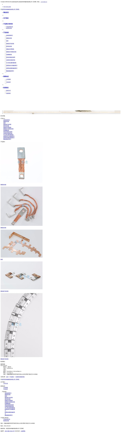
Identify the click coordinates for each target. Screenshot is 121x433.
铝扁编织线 (9, 54)
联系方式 (8, 90)
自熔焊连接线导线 (10, 60)
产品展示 (12, 376)
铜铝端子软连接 (10, 43)
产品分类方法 (9, 26)
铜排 (7, 40)
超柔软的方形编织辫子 (11, 65)
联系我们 (6, 87)
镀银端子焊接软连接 (11, 51)
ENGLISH (8, 6)
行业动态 (8, 82)
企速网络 (23, 431)
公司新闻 (8, 79)
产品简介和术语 (8, 24)
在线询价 (8, 93)
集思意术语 (9, 28)
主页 (7, 376)
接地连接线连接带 (10, 57)
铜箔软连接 (9, 46)
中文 (4, 6)
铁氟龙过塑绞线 (10, 49)
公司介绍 (5, 383)
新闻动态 (6, 76)
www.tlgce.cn (44, 1)
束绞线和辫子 (9, 35)
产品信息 (6, 32)
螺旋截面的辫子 (10, 71)
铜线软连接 (9, 38)
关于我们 (6, 18)
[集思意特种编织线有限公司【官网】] (10, 9)
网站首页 (6, 12)
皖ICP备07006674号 (10, 431)
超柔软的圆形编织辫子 (11, 68)
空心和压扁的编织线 (11, 62)
